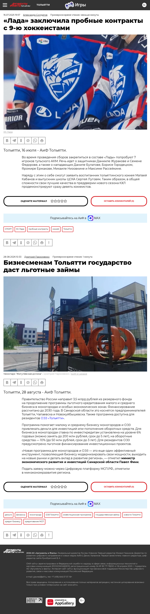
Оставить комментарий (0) (119, 201)
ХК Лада (8, 132)
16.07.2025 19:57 (11, 15)
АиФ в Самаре (79, 373)
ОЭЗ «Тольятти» (52, 418)
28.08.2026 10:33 (12, 256)
